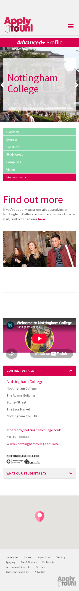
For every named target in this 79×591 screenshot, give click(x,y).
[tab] (39, 371)
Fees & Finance (29, 562)
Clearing (60, 557)
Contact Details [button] (20, 370)
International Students (18, 567)
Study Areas (14, 154)
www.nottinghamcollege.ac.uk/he (34, 444)
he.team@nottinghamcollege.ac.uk (35, 430)
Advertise (40, 571)
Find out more (16, 177)
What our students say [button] (26, 473)
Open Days (44, 557)
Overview (12, 132)
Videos (11, 169)
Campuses (13, 162)
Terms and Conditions (17, 571)
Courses (12, 139)
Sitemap (40, 567)
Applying (10, 562)
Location (12, 147)
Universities (12, 557)
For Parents (48, 562)
